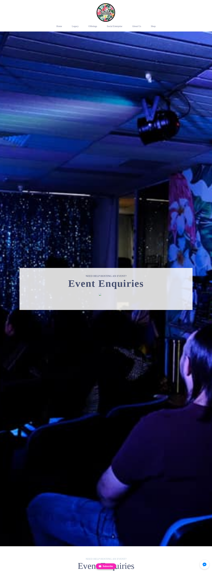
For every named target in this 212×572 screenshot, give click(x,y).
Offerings (92, 26)
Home (59, 26)
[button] (204, 564)
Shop (153, 26)
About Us (136, 26)
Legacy (75, 26)
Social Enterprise (114, 26)
